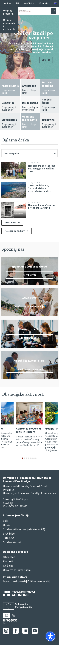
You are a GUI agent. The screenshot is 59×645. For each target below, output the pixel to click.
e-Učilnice (9, 533)
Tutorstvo (8, 538)
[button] (50, 636)
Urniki (6, 525)
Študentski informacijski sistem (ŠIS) (24, 529)
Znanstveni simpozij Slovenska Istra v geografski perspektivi (40, 188)
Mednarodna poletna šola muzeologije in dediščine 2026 (41, 168)
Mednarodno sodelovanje (29, 306)
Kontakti (8, 561)
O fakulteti (29, 275)
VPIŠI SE (46, 60)
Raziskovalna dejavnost (29, 369)
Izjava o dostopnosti (14, 581)
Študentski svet (12, 542)
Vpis (5, 520)
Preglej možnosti (29, 338)
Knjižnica (8, 565)
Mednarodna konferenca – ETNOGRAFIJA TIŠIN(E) (42, 206)
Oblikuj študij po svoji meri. (33, 36)
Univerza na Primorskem (17, 570)
